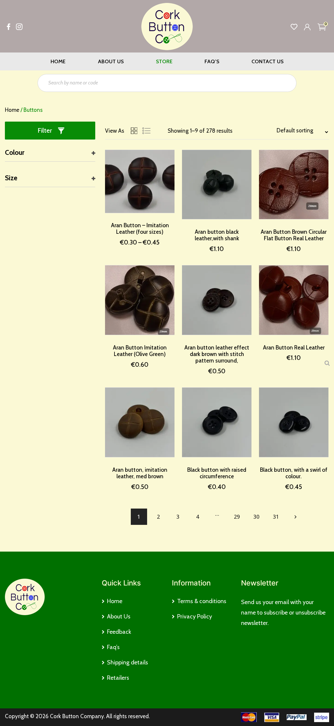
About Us (111, 61)
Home (58, 61)
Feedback (119, 631)
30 (256, 516)
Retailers (118, 677)
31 (276, 516)
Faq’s (212, 61)
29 (237, 516)
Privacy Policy (194, 616)
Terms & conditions (201, 601)
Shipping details (127, 662)
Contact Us (267, 61)
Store (164, 61)
